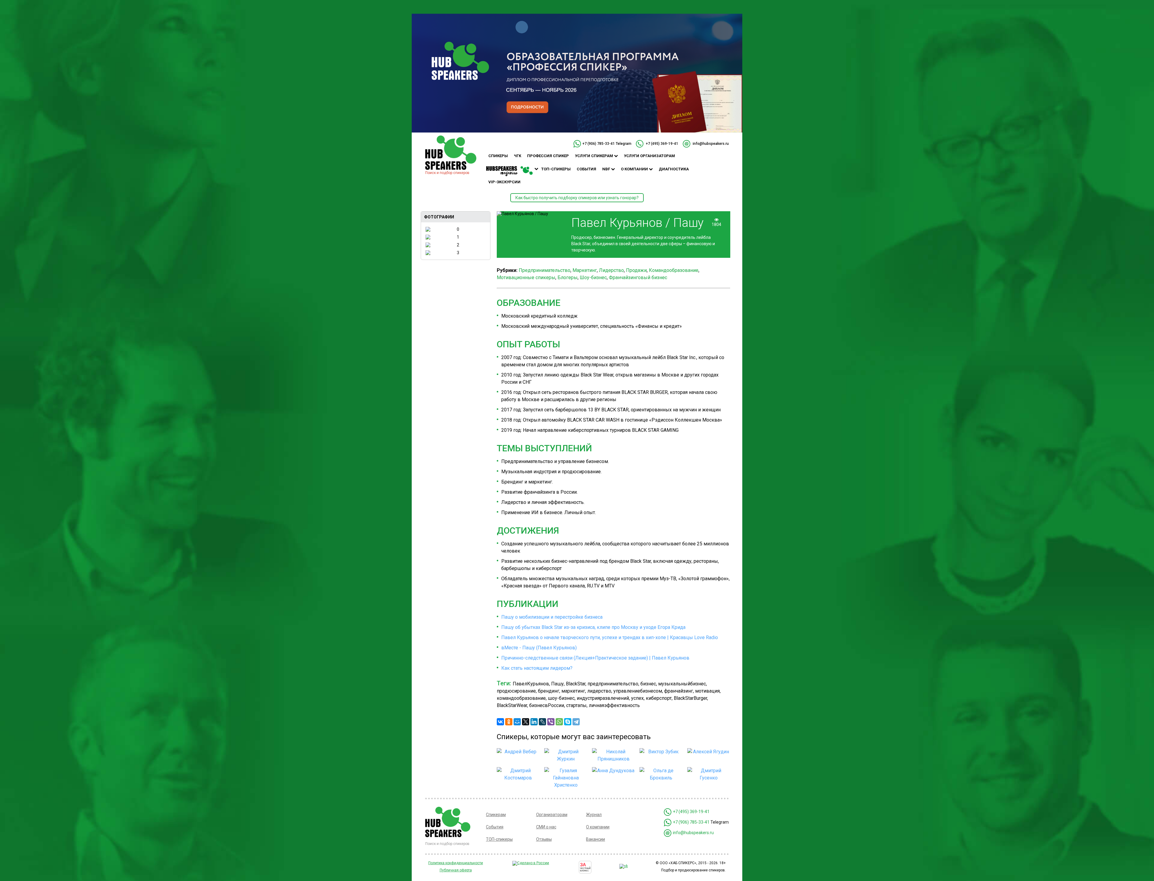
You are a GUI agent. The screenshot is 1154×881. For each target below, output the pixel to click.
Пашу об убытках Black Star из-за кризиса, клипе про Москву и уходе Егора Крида (593, 627)
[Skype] (567, 721)
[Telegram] (576, 721)
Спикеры (498, 156)
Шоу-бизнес (593, 277)
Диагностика (674, 169)
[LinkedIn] (534, 721)
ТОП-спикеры (556, 169)
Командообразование (673, 270)
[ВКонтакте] (500, 721)
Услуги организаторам (649, 156)
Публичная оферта (456, 870)
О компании (635, 169)
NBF (606, 169)
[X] (525, 721)
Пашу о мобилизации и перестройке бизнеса (552, 617)
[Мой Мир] (517, 721)
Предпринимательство (544, 270)
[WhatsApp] (559, 721)
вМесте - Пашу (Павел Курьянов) (539, 648)
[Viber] (550, 721)
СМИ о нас (546, 827)
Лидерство (611, 270)
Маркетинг (584, 270)
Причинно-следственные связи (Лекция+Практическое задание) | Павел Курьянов (595, 658)
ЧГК (517, 156)
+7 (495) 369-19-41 (662, 144)
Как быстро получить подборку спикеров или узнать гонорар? (577, 197)
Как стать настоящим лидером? (536, 668)
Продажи (636, 270)
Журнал (594, 814)
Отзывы (544, 839)
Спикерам (496, 814)
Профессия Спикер (548, 156)
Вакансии (595, 839)
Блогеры (567, 277)
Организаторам (551, 814)
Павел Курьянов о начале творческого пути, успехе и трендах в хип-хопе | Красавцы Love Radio (609, 637)
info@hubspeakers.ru (711, 144)
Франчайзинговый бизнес (638, 277)
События (586, 169)
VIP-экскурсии (504, 182)
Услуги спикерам (594, 156)
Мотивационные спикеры (526, 277)
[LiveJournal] (542, 721)
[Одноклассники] (508, 721)
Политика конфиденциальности (455, 863)
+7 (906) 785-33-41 (598, 144)
